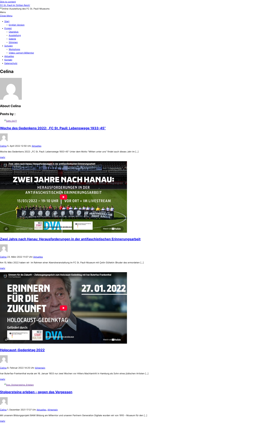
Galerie (12, 39)
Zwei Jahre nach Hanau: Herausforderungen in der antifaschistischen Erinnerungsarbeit (70, 239)
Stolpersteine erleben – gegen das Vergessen (36, 392)
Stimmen (13, 42)
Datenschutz (10, 63)
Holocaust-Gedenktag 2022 (22, 350)
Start (6, 21)
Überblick (14, 32)
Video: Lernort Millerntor (21, 52)
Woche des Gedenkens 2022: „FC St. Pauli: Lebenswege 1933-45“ (53, 128)
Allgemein (40, 368)
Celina (3, 146)
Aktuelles (9, 56)
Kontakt (8, 59)
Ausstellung (15, 35)
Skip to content (8, 1)
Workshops (14, 49)
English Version (17, 25)
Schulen (8, 46)
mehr (2, 157)
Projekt (8, 28)
